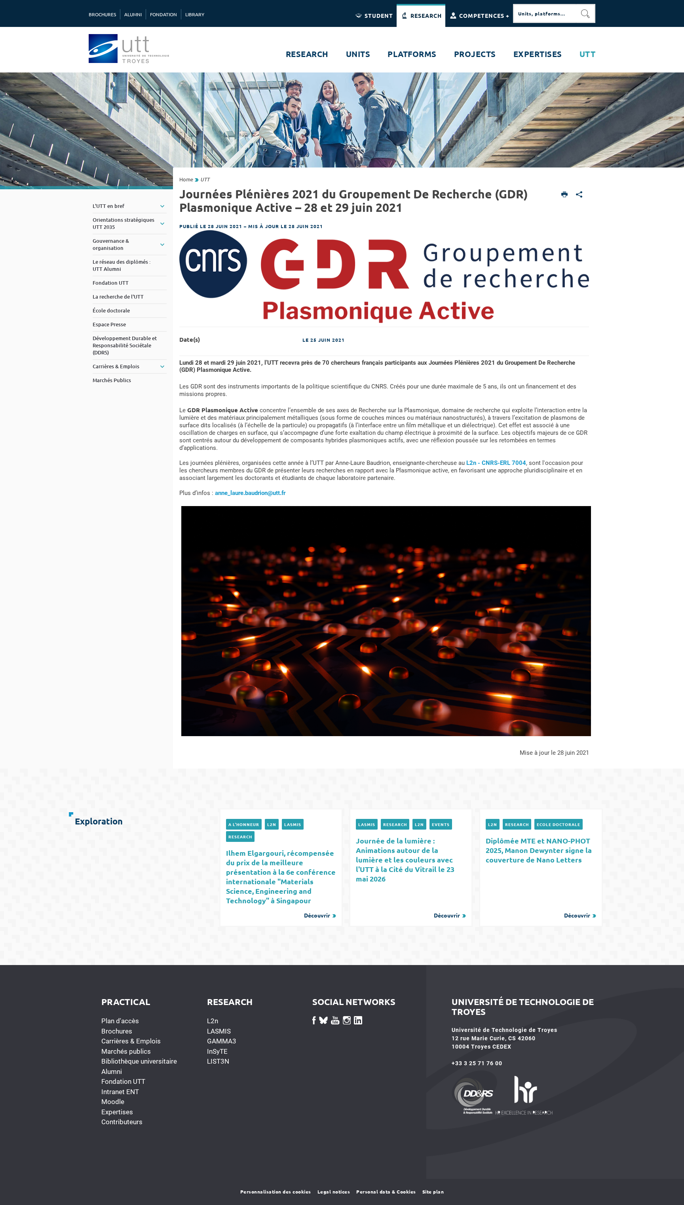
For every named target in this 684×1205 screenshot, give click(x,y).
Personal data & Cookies (386, 1191)
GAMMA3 (221, 1041)
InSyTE (217, 1051)
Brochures (116, 1031)
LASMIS (292, 824)
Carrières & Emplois (131, 1041)
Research (240, 837)
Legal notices (333, 1191)
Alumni (111, 1072)
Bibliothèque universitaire (139, 1061)
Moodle (112, 1102)
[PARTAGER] (579, 195)
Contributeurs (121, 1122)
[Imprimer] (564, 195)
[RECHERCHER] (585, 13)
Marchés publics (126, 1051)
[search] (544, 13)
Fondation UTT (123, 1081)
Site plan (433, 1191)
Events (441, 824)
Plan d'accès (120, 1021)
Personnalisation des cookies (275, 1191)
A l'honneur (243, 824)
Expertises (117, 1112)
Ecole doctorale (558, 824)
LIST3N (218, 1061)
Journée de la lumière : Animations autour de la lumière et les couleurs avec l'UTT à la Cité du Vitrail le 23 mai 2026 (408, 877)
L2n (271, 824)
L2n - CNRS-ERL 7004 (496, 462)
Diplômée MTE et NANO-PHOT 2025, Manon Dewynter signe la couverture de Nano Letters (539, 877)
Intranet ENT (120, 1092)
